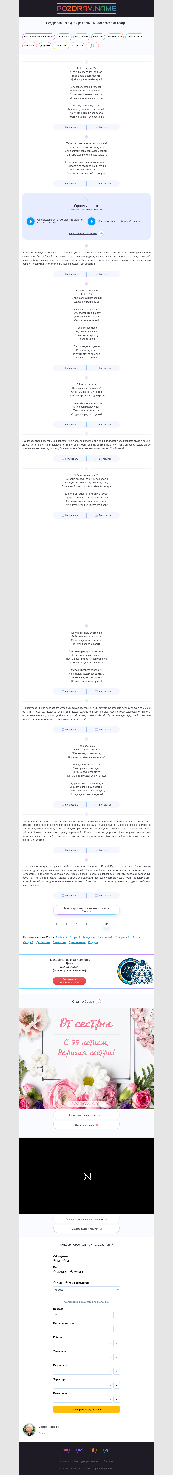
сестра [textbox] (59, 1289)
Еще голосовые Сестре (83, 233)
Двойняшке (43, 942)
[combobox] (86, 1289)
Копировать (71, 127)
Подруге (93, 942)
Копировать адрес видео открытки (85, 1219)
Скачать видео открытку (84, 1228)
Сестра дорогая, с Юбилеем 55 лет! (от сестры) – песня (60, 221)
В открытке (105, 127)
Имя (59, 1282)
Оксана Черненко (49, 1426)
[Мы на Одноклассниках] (93, 1450)
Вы (68, 1260)
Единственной (77, 942)
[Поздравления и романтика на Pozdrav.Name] (86, 8)
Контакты (108, 1461)
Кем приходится (79, 1282)
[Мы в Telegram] (106, 1450)
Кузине (136, 937)
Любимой (61, 937)
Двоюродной (105, 937)
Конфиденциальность (86, 1461)
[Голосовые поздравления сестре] (92, 45)
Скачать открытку (84, 1124)
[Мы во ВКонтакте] (79, 1450)
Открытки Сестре (83, 1001)
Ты (58, 1260)
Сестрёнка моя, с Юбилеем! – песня (119, 221)
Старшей (75, 937)
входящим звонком (69, 980)
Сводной (28, 942)
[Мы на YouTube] (66, 1450)
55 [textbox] (56, 1315)
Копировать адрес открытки (84, 1115)
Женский (79, 1271)
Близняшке (59, 942)
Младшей (89, 937)
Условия (64, 1461)
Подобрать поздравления (87, 1409)
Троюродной (122, 937)
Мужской (62, 1271)
